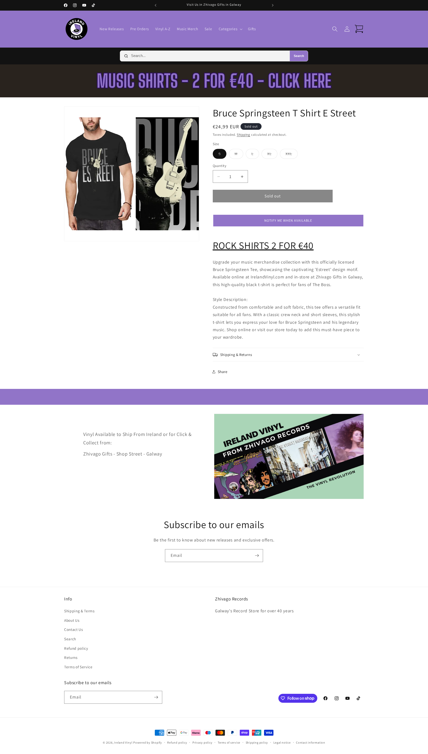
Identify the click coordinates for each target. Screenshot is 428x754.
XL (272, 155)
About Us (71, 620)
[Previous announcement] (155, 5)
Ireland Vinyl (123, 742)
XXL (292, 155)
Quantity (220, 165)
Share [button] (223, 371)
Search (299, 56)
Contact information (310, 742)
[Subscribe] (257, 555)
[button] (230, 29)
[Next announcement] (272, 5)
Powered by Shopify (147, 742)
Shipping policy (257, 742)
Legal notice (282, 742)
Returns (71, 657)
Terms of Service (78, 666)
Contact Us (73, 629)
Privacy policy (202, 742)
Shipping (243, 135)
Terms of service (229, 742)
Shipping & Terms (79, 610)
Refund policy (76, 648)
